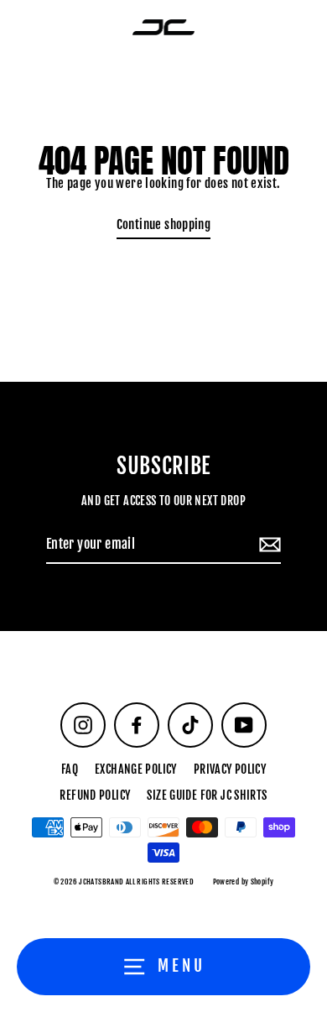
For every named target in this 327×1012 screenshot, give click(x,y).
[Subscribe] (267, 545)
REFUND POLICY (95, 795)
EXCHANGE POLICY (136, 769)
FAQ (69, 769)
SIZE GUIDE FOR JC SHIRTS (207, 795)
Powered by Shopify (243, 881)
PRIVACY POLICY (230, 769)
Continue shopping (164, 224)
